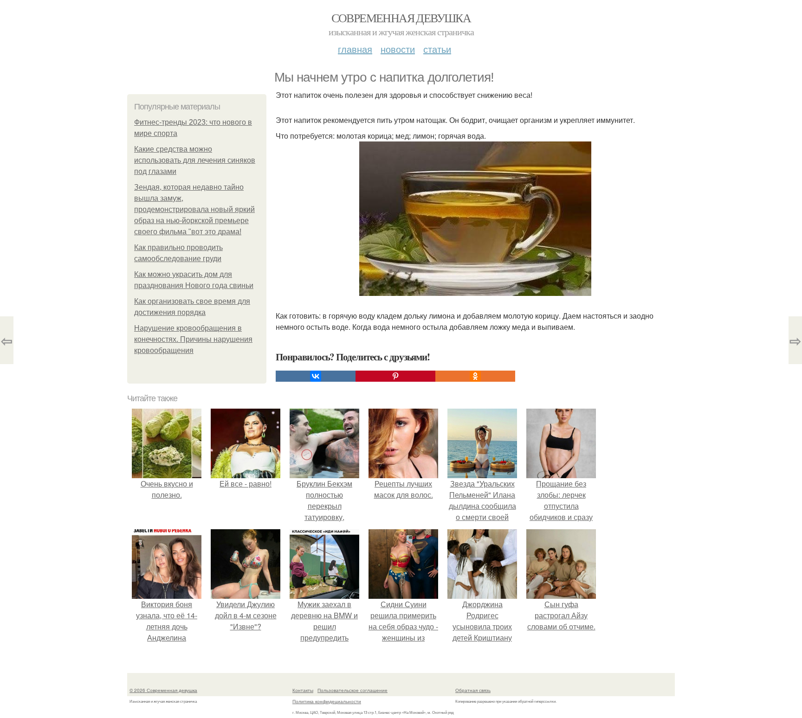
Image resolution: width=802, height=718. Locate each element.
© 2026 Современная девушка (163, 690)
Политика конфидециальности (326, 701)
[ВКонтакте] (316, 376)
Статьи (437, 49)
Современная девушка (401, 18)
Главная (355, 49)
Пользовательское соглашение (352, 690)
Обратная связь (473, 690)
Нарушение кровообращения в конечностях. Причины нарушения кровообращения (193, 339)
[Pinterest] (395, 376)
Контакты (302, 690)
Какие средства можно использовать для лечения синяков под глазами (194, 160)
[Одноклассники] (475, 376)
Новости (398, 49)
